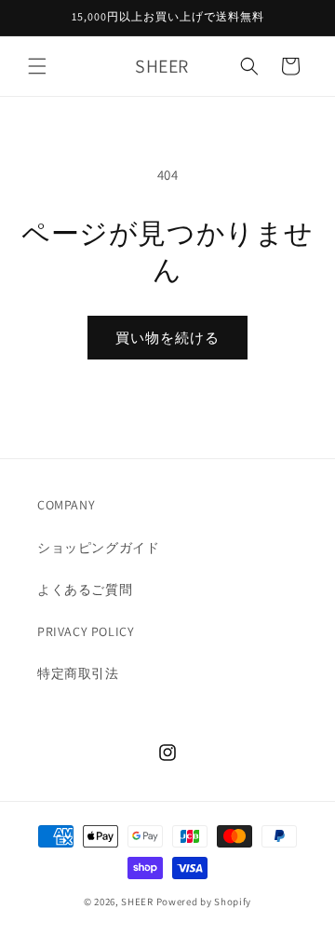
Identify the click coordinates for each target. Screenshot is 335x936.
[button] (37, 66)
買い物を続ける (167, 337)
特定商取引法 (78, 673)
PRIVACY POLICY (85, 631)
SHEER (137, 901)
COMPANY (66, 504)
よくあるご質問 (84, 589)
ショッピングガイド (98, 547)
